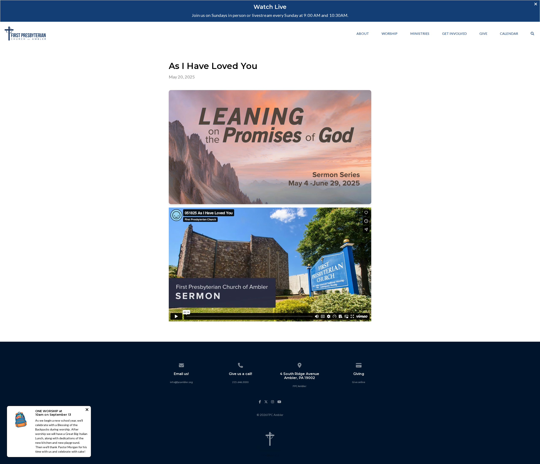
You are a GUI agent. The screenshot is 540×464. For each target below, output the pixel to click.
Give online (358, 382)
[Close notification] (87, 410)
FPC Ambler (299, 386)
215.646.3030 (240, 382)
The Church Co (269, 455)
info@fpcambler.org (181, 382)
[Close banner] (535, 4)
